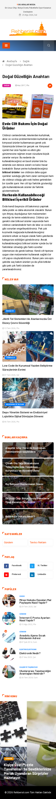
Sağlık (26, 61)
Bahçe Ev (10, 311)
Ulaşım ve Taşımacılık (28, 667)
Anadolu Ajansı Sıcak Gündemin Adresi (32, 637)
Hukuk (22, 596)
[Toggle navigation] (6, 45)
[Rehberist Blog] (28, 28)
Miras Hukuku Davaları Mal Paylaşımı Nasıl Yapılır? (35, 601)
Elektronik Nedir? (30, 653)
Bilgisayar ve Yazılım (15, 404)
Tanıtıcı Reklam (38, 542)
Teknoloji (10, 358)
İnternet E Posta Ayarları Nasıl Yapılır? (34, 619)
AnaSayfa (12, 61)
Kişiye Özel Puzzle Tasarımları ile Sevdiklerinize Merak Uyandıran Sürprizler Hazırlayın (27, 771)
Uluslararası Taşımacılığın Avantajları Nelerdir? (35, 672)
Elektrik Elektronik (27, 649)
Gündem (8, 542)
